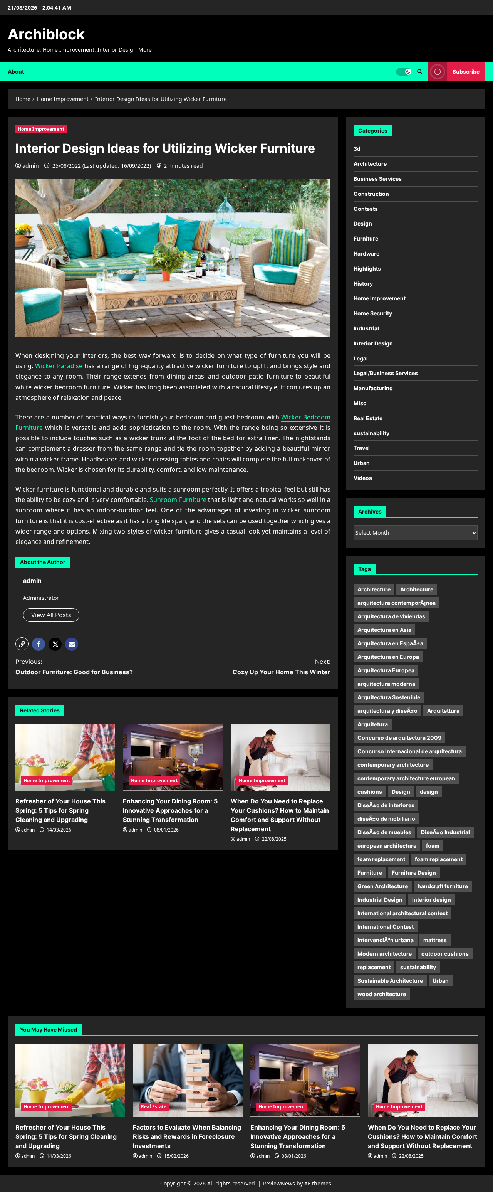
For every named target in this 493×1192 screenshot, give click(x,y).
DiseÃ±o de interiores (385, 805)
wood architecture (381, 994)
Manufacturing (373, 388)
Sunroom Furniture (178, 499)
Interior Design (373, 343)
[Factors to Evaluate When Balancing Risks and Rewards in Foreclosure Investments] (188, 1080)
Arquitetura (372, 724)
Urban (362, 463)
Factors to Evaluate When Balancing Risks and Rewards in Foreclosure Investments (187, 1136)
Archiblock (46, 34)
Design (363, 223)
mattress (435, 940)
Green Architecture (382, 886)
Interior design (431, 899)
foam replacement (381, 859)
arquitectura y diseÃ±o (387, 710)
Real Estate (368, 418)
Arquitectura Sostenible (388, 697)
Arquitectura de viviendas (391, 616)
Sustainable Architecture (390, 980)
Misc (360, 403)
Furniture (366, 238)
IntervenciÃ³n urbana (385, 940)
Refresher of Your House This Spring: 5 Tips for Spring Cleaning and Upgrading (60, 810)
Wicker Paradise (58, 366)
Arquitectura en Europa (388, 656)
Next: (281, 667)
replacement (374, 967)
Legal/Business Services (386, 373)
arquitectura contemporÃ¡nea (396, 602)
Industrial (366, 328)
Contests (366, 208)
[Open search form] (419, 71)
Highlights (367, 268)
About (16, 71)
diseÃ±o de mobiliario (386, 818)
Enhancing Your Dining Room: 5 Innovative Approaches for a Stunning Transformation (170, 810)
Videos (363, 478)
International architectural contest (402, 913)
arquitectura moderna (386, 683)
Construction (371, 193)
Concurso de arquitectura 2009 (399, 737)
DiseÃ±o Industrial (445, 832)
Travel (362, 447)
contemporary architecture (393, 764)
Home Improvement (41, 129)
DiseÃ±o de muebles (384, 832)
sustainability (371, 433)
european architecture (386, 845)
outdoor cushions (445, 953)
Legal (361, 358)
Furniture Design (414, 872)
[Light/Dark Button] (403, 71)
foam (432, 845)
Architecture (370, 163)
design (429, 791)
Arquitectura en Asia (384, 629)
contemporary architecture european (406, 778)
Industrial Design (379, 899)
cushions (369, 791)
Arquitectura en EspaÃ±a (390, 643)
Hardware (366, 253)
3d (357, 148)
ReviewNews (279, 1183)
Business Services (378, 178)
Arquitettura (443, 710)
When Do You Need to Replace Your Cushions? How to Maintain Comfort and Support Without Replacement (422, 1136)
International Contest (385, 926)
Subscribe (466, 71)
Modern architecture (384, 953)
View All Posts (51, 615)
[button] (22, 643)
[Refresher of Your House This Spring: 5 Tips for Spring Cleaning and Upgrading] (65, 757)
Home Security (373, 313)
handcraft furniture (443, 886)
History (363, 283)
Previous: (74, 667)
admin (30, 165)
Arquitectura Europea (385, 670)
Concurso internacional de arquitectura (409, 751)
